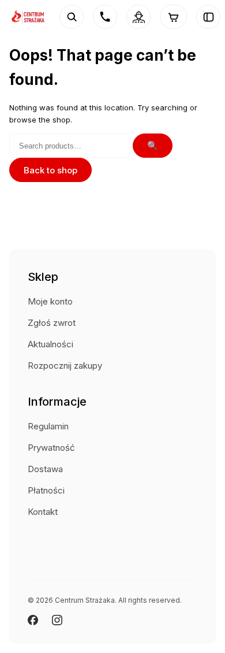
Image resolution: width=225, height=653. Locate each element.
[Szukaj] (71, 17)
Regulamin (48, 426)
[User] (138, 17)
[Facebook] (33, 620)
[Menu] (208, 17)
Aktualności (50, 344)
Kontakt (43, 511)
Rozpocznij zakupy (65, 365)
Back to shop (50, 170)
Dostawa (45, 468)
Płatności (46, 490)
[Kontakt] (105, 17)
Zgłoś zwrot (52, 322)
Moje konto (50, 301)
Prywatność (51, 447)
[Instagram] (57, 620)
